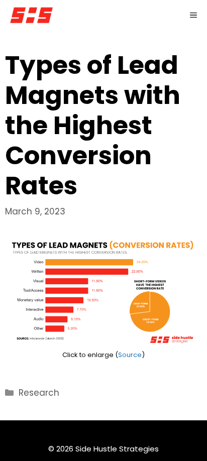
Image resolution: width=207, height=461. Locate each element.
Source (130, 355)
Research (39, 393)
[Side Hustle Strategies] (31, 15)
